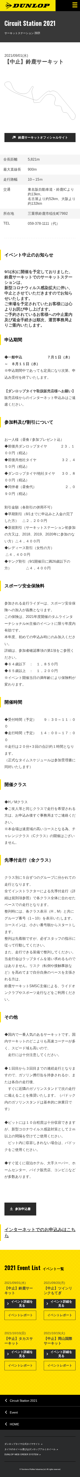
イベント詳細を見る (22, 1303)
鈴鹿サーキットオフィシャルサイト (43, 137)
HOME (14, 1424)
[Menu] (74, 5)
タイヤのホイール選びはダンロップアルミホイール (30, 1449)
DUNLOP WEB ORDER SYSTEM (21, 1454)
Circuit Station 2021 (23, 1400)
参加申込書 (23, 1209)
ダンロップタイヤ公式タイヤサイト (22, 1444)
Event (14, 1412)
